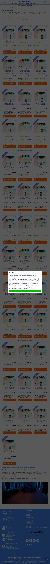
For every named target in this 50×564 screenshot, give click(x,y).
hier (10, 283)
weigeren (16, 285)
